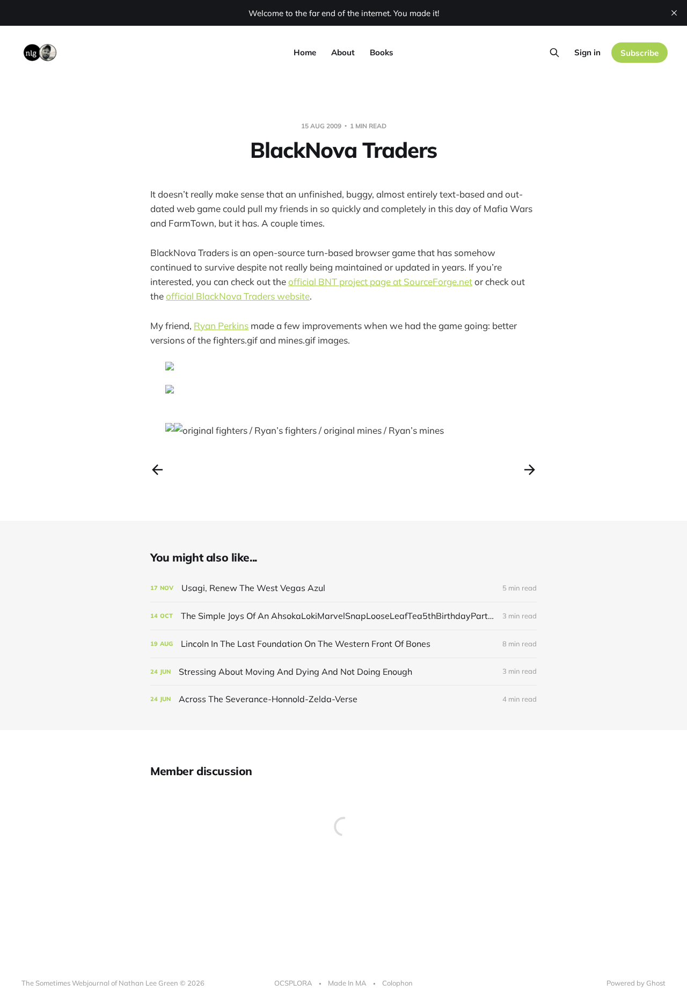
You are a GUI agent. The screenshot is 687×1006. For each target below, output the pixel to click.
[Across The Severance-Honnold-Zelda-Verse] (343, 699)
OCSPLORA (293, 983)
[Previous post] (157, 470)
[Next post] (530, 470)
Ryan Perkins (221, 325)
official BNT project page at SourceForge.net (380, 281)
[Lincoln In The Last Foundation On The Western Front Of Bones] (343, 644)
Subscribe (639, 53)
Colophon (397, 983)
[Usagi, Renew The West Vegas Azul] (343, 588)
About (343, 52)
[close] (674, 12)
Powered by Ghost (636, 983)
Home (305, 52)
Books (381, 52)
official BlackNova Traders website (238, 296)
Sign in (587, 52)
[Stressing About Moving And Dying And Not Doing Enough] (343, 672)
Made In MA (347, 983)
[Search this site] (554, 53)
